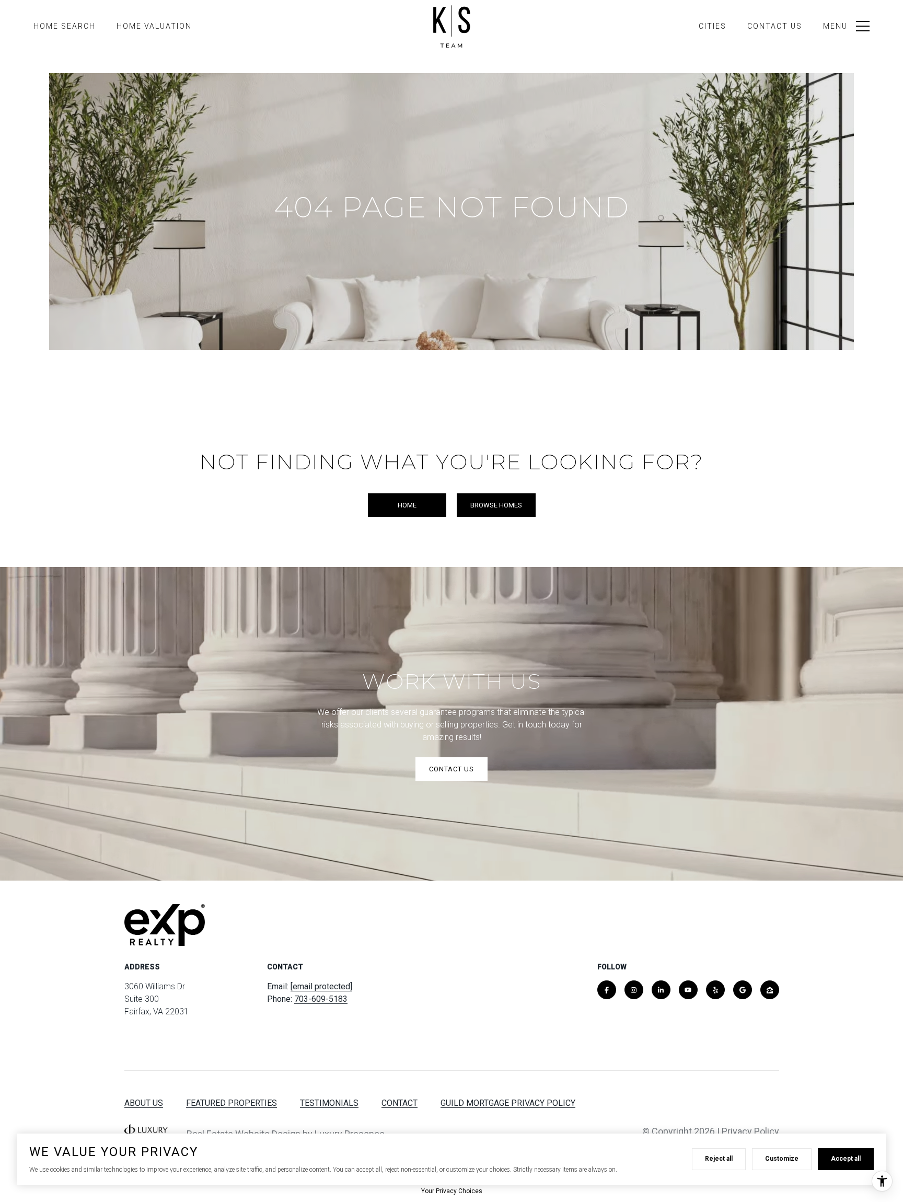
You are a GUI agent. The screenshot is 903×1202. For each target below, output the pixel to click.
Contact (399, 1103)
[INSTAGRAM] (633, 989)
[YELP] (715, 989)
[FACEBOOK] (606, 989)
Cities (712, 26)
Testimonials (329, 1103)
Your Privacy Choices (451, 1191)
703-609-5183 (321, 999)
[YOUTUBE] (688, 989)
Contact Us (774, 26)
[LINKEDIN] (661, 989)
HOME (407, 505)
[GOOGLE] (742, 989)
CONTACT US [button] (451, 769)
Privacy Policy (750, 1131)
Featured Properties (231, 1103)
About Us (143, 1103)
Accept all (846, 1158)
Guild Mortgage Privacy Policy (508, 1103)
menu (835, 26)
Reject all (719, 1158)
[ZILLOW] (769, 989)
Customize (781, 1158)
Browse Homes (496, 505)
